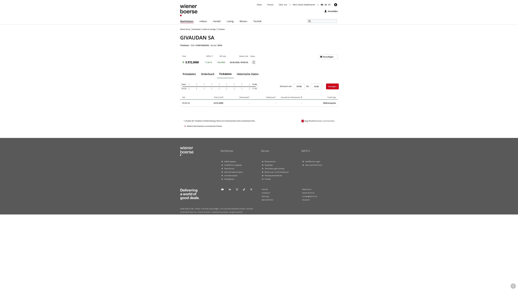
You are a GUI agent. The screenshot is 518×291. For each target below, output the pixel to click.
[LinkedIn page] (230, 189)
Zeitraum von (286, 86)
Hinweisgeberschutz (309, 196)
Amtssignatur (229, 179)
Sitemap (265, 189)
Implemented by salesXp (220, 212)
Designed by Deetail (235, 212)
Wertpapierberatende (273, 175)
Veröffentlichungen (312, 161)
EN (329, 4)
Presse (270, 4)
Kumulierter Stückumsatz (290, 97)
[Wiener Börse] (188, 10)
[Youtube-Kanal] (222, 189)
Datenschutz (306, 189)
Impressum (266, 193)
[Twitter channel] (251, 189)
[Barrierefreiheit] (335, 4)
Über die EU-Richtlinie (313, 165)
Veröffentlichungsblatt (233, 165)
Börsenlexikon (270, 161)
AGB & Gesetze (230, 161)
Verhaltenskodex (230, 175)
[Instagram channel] (237, 189)
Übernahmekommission (233, 172)
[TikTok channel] (244, 189)
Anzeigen (332, 86)
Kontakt (268, 179)
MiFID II (305, 151)
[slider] (181, 86)
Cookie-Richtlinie (308, 193)
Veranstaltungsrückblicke (274, 168)
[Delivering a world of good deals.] (189, 193)
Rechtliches (227, 151)
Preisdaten (189, 74)
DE (322, 4)
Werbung (265, 196)
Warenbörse (229, 168)
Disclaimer (306, 200)
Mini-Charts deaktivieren (304, 5)
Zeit (183, 97)
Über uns (283, 4)
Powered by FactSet (204, 212)
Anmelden (332, 11)
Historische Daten (248, 74)
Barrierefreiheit (267, 200)
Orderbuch (207, 74)
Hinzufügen (328, 57)
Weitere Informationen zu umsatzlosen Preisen (204, 126)
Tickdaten (225, 74)
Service (265, 151)
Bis (307, 86)
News (259, 4)
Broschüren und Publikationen (277, 172)
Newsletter (269, 165)
